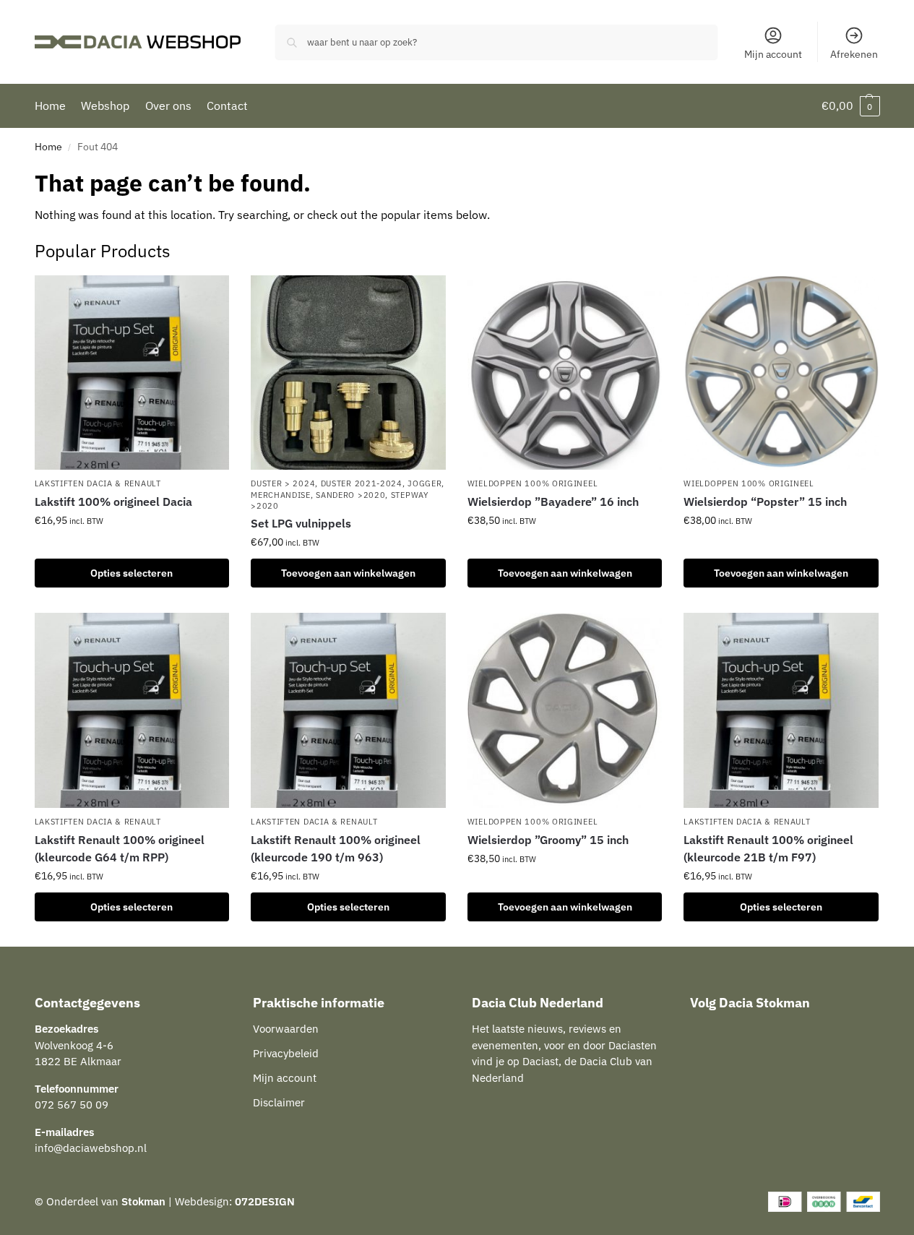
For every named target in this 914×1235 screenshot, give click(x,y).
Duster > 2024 (283, 483)
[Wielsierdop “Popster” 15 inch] (781, 372)
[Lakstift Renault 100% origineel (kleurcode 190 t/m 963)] (348, 710)
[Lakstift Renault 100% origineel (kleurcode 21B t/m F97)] (781, 710)
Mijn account (773, 54)
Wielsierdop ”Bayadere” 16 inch (553, 501)
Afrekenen (854, 54)
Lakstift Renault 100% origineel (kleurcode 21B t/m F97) (768, 848)
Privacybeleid (286, 1053)
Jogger (424, 483)
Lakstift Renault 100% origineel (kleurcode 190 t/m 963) (336, 848)
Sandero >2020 (350, 495)
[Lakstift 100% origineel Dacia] (132, 372)
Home (48, 146)
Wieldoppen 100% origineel (532, 483)
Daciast (540, 1061)
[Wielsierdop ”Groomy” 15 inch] (565, 710)
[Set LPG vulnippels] (348, 372)
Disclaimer (279, 1102)
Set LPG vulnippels (301, 523)
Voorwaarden (286, 1029)
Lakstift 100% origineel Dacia (113, 501)
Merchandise (281, 495)
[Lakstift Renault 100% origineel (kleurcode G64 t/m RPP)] (132, 710)
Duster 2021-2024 (361, 483)
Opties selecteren (131, 573)
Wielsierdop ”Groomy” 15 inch (548, 839)
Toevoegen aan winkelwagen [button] (348, 573)
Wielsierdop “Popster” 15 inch (765, 501)
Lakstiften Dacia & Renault (98, 483)
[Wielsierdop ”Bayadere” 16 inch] (565, 372)
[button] (851, 106)
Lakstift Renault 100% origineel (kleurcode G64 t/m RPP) (119, 848)
